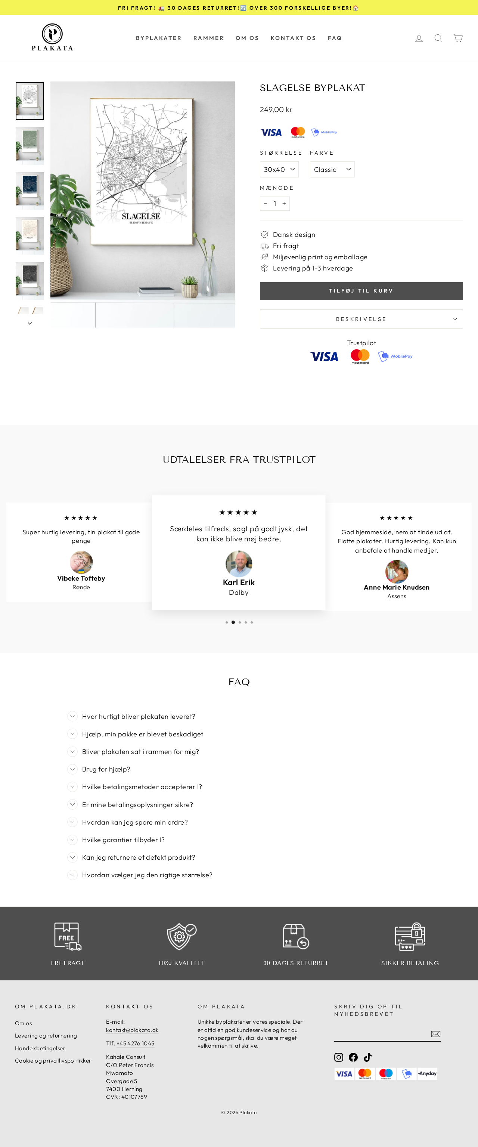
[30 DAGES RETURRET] (296, 937)
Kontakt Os (294, 37)
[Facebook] (353, 1057)
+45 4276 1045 (136, 1043)
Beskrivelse (361, 319)
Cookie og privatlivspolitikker (53, 1060)
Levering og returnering (46, 1035)
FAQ (335, 37)
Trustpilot (361, 342)
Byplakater (159, 37)
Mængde (277, 188)
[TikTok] (367, 1057)
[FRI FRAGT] (68, 937)
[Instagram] (338, 1057)
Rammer (208, 37)
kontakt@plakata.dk (132, 1029)
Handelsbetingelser (40, 1048)
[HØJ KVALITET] (182, 937)
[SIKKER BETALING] (410, 937)
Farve (322, 152)
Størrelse (281, 152)
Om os (248, 37)
